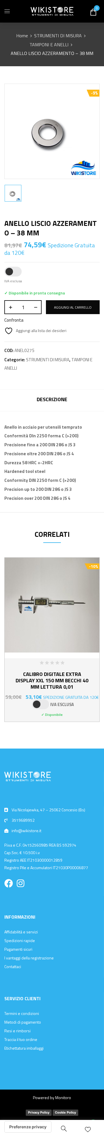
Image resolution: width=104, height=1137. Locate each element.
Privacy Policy (38, 1112)
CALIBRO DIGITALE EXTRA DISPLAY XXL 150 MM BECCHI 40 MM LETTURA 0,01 (52, 680)
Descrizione (52, 399)
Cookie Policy (65, 1112)
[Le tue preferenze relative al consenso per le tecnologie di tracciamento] (28, 1126)
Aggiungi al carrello (73, 307)
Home (22, 35)
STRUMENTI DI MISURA (58, 35)
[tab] (52, 400)
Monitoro (63, 1097)
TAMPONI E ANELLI (48, 44)
